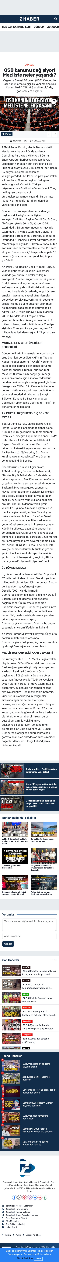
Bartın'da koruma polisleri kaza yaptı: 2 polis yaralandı (39, 973)
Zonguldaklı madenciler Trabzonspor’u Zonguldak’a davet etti (42, 867)
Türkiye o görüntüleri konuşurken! (11, 866)
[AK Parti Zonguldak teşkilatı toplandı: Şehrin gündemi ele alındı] (15, 829)
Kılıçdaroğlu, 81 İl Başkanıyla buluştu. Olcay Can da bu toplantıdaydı (39, 1013)
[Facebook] (14, 1197)
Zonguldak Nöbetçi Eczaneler (19, 1206)
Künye (18, 1235)
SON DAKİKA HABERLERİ (16, 26)
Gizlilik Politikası (33, 1235)
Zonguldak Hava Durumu (17, 1209)
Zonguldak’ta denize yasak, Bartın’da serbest (42, 840)
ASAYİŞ (26, 967)
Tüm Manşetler (12, 1221)
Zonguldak (27, 1021)
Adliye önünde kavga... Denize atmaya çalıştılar (41, 893)
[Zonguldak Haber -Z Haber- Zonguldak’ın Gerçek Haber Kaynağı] (29, 19)
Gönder (8, 943)
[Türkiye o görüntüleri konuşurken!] (15, 855)
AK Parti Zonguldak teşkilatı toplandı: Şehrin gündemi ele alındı (15, 841)
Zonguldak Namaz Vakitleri (18, 1212)
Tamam (38, 1259)
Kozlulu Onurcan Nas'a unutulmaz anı (37, 1000)
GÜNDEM (39, 26)
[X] (19, 1197)
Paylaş (8, 134)
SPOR (25, 994)
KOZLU (26, 1048)
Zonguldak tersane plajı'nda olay (35, 1040)
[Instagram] (29, 1197)
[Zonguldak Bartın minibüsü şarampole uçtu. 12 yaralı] (15, 882)
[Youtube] (39, 1197)
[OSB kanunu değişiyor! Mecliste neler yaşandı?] (29, 113)
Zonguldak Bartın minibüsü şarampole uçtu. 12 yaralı (14, 893)
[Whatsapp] (45, 1197)
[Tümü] (55, 960)
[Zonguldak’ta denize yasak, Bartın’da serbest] (44, 829)
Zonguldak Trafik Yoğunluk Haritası (22, 1215)
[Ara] (55, 19)
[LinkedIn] (34, 1197)
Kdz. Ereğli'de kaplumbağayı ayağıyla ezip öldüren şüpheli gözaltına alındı (38, 986)
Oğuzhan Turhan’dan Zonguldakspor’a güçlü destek (37, 1027)
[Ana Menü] (3, 19)
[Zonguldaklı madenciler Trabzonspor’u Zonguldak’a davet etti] (44, 855)
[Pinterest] (24, 1197)
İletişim (8, 1235)
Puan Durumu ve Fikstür (16, 1218)
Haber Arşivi (11, 1227)
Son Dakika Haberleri (15, 1224)
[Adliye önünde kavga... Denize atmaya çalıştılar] (44, 882)
